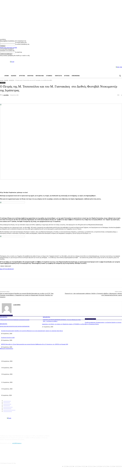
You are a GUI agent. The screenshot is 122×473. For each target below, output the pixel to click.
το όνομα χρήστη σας (21, 42)
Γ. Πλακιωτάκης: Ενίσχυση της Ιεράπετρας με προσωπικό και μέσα (14, 319)
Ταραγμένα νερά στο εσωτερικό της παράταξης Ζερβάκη (14, 371)
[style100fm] (1, 95)
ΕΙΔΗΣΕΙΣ (6, 80)
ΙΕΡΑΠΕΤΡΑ (11, 80)
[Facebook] (119, 57)
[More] (28, 99)
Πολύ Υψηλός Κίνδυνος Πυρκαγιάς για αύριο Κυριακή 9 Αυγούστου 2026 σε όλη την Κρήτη (23, 392)
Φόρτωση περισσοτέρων (6, 348)
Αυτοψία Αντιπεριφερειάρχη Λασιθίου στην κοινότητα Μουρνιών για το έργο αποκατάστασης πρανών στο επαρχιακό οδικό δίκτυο (32, 330)
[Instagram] (121, 57)
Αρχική (1, 80)
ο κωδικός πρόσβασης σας (22, 44)
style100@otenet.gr (16, 443)
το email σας (18, 52)
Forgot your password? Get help (8, 47)
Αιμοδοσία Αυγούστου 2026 (8, 337)
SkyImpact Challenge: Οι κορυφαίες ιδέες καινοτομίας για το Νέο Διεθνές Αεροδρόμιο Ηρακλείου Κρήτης (26, 386)
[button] (120, 76)
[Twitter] (22, 99)
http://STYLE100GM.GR (7, 269)
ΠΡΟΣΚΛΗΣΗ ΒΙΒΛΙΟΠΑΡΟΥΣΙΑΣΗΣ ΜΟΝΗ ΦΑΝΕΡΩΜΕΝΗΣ (14, 326)
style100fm (6, 95)
